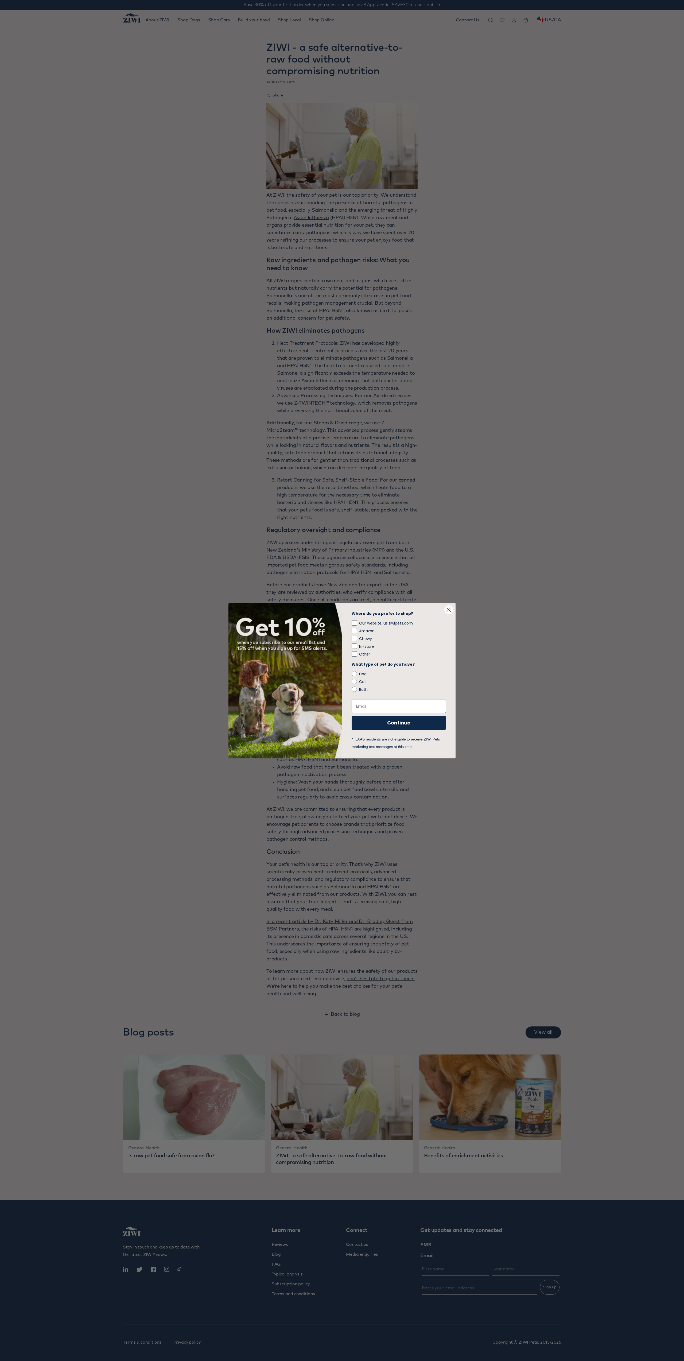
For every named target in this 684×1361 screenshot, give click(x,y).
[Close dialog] (448, 609)
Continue (398, 722)
